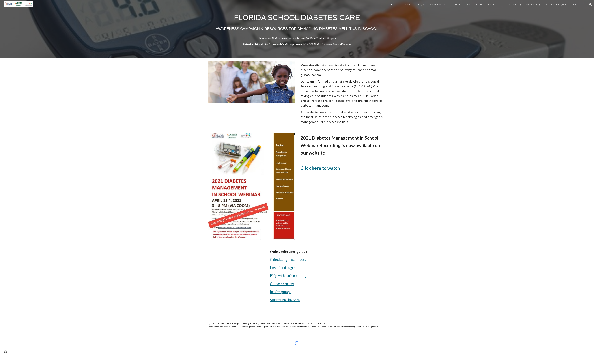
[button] (590, 4)
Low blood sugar (282, 267)
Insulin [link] (456, 4)
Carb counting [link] (513, 4)
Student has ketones (285, 299)
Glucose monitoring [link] (474, 4)
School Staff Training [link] (411, 4)
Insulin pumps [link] (495, 4)
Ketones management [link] (557, 4)
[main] (297, 21)
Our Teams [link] (579, 4)
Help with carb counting (288, 275)
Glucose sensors (282, 283)
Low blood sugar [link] (533, 4)
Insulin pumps (280, 291)
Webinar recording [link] (439, 4)
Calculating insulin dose (288, 259)
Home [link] (394, 4)
